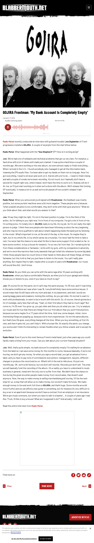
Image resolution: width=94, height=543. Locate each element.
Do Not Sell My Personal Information (24, 539)
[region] (47, 534)
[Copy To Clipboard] (89, 475)
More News (47, 486)
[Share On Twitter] (78, 475)
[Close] (90, 528)
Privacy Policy (15, 533)
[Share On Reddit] (84, 475)
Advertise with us (80, 517)
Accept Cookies (45, 539)
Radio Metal (8, 141)
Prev (9, 486)
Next (84, 486)
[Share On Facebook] (73, 475)
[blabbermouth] (25, 10)
